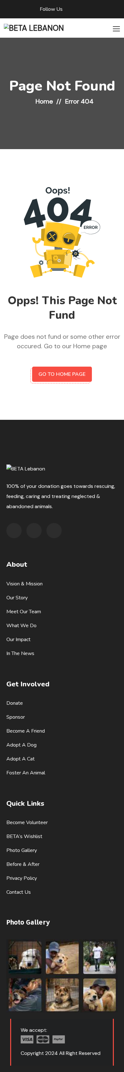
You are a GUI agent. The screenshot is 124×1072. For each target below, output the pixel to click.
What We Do (21, 625)
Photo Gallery (21, 850)
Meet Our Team (23, 611)
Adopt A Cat (20, 758)
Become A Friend (25, 731)
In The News (20, 653)
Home (44, 101)
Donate (14, 703)
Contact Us (18, 892)
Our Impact (18, 639)
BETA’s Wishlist (24, 836)
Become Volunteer (27, 822)
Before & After (22, 864)
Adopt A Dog (21, 744)
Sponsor (15, 717)
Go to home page (62, 374)
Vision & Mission (24, 583)
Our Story (17, 597)
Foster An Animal (25, 772)
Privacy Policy (21, 878)
